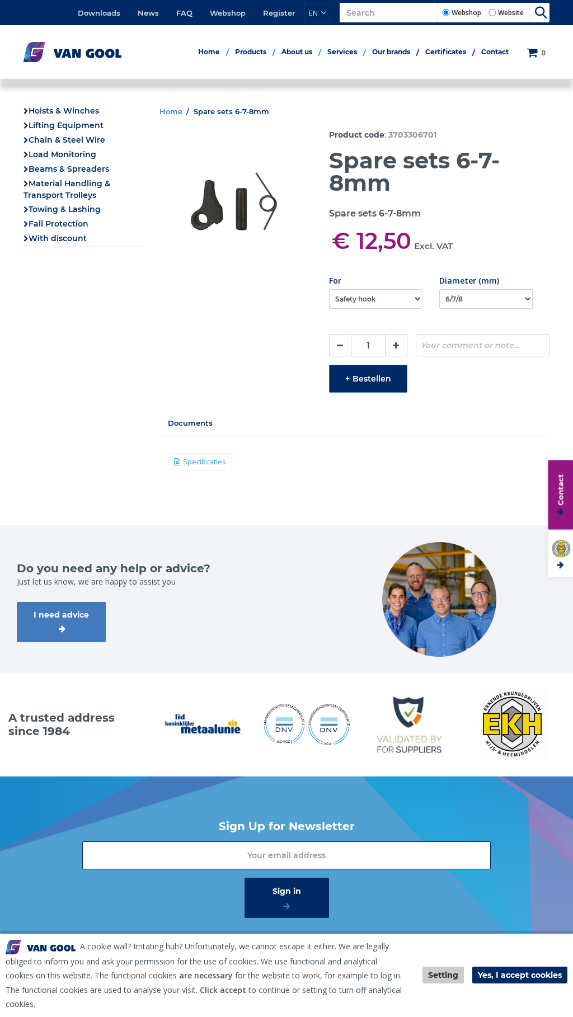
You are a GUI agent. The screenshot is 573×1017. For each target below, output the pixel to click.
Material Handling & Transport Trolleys (67, 189)
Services (342, 52)
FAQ (184, 12)
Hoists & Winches (64, 111)
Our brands (391, 52)
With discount (58, 238)
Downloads (99, 12)
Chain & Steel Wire (67, 140)
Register (279, 12)
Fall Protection (58, 224)
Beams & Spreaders (69, 169)
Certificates (445, 52)
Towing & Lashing (65, 209)
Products (250, 52)
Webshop (228, 12)
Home (209, 52)
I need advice (61, 615)
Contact (495, 52)
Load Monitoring (62, 154)
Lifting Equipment (66, 125)
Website (511, 12)
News (148, 12)
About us (296, 52)
